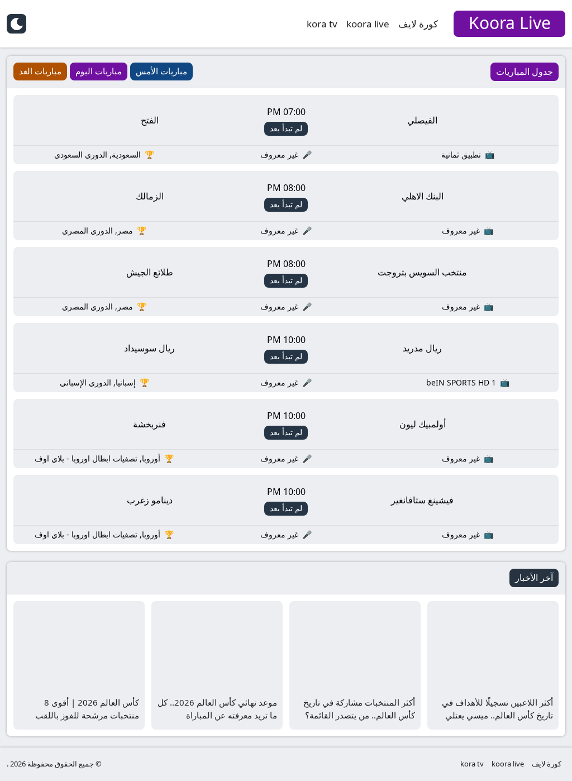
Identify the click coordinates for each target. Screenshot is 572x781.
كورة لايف (418, 23)
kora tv (322, 23)
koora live (367, 23)
